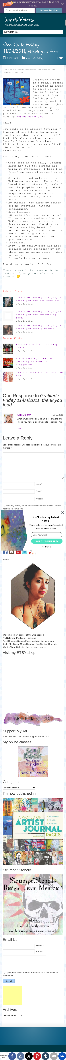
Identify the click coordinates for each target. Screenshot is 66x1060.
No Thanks (46, 546)
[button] (45, 518)
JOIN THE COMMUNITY (46, 541)
